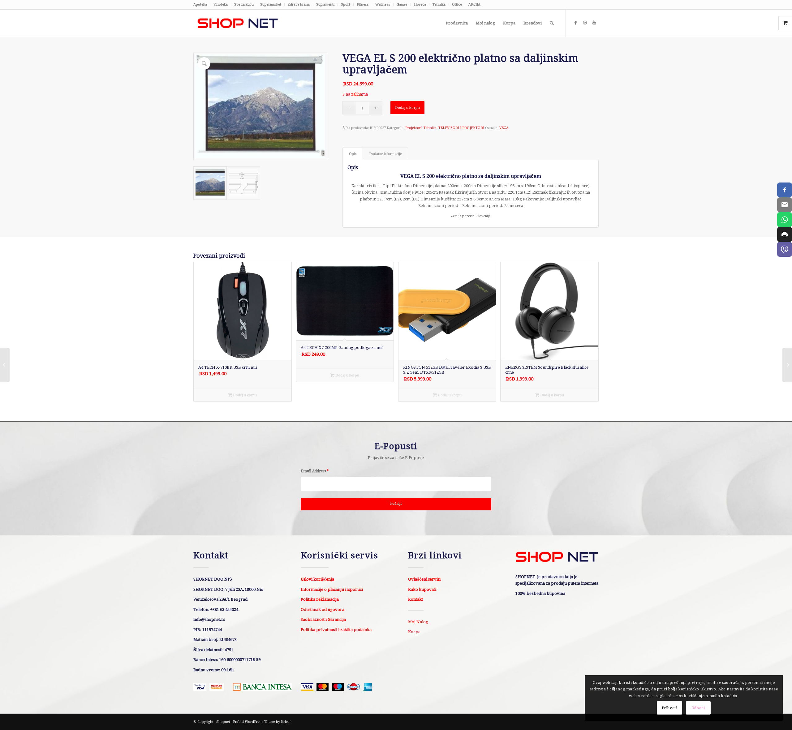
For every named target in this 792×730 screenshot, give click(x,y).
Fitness (363, 4)
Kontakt (415, 599)
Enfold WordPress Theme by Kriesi (262, 722)
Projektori (413, 128)
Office (457, 4)
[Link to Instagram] (584, 23)
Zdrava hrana (299, 4)
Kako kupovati (422, 589)
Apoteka (200, 4)
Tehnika (439, 4)
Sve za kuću (244, 4)
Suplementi (325, 4)
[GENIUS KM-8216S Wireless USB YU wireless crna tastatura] (787, 365)
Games (402, 4)
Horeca (420, 4)
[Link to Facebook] (575, 23)
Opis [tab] (353, 154)
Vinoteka (220, 4)
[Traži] (552, 23)
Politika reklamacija (320, 599)
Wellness (382, 4)
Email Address (315, 471)
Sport (345, 4)
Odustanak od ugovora (322, 609)
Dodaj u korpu (407, 107)
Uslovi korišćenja (317, 579)
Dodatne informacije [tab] (385, 154)
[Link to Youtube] (594, 23)
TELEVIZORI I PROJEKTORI (461, 128)
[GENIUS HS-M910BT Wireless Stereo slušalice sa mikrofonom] (5, 365)
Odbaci (698, 708)
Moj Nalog (418, 622)
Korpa (414, 631)
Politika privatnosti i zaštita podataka (336, 629)
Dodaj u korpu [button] (244, 395)
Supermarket (270, 4)
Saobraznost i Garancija (323, 619)
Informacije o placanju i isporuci (332, 589)
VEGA (504, 128)
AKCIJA (474, 4)
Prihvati (670, 708)
